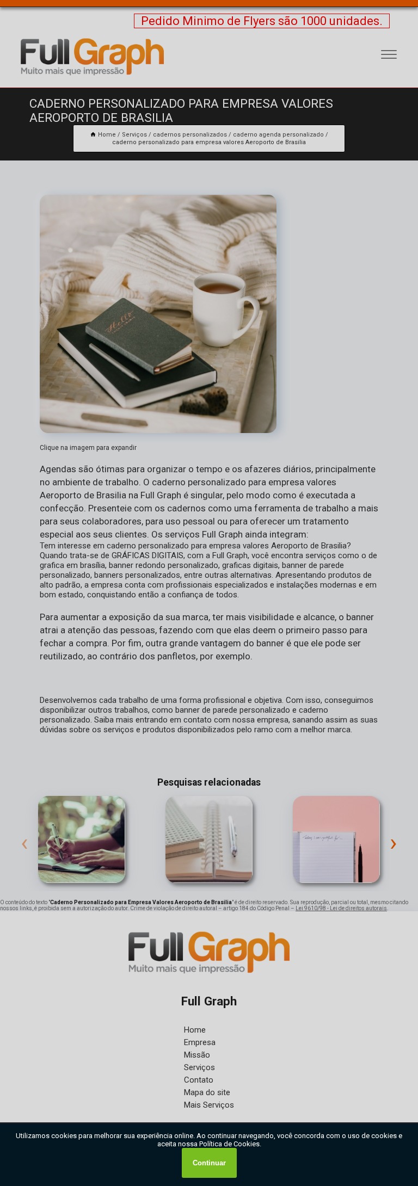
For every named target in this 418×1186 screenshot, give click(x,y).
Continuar (209, 1163)
